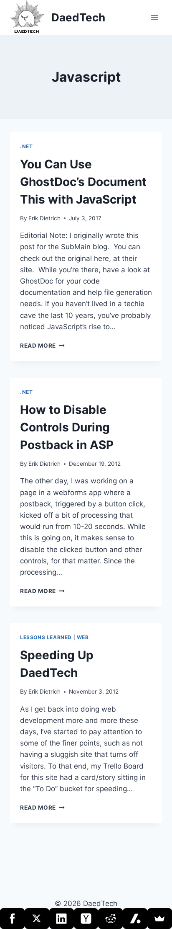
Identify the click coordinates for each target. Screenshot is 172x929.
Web (83, 637)
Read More (42, 345)
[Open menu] (154, 17)
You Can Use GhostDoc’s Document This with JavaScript (83, 181)
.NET (26, 146)
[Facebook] (12, 918)
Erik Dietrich (44, 218)
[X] (37, 918)
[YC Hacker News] (86, 918)
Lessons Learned (46, 637)
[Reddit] (110, 918)
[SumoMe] (159, 918)
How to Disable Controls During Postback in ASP (67, 427)
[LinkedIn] (61, 918)
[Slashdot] (135, 918)
